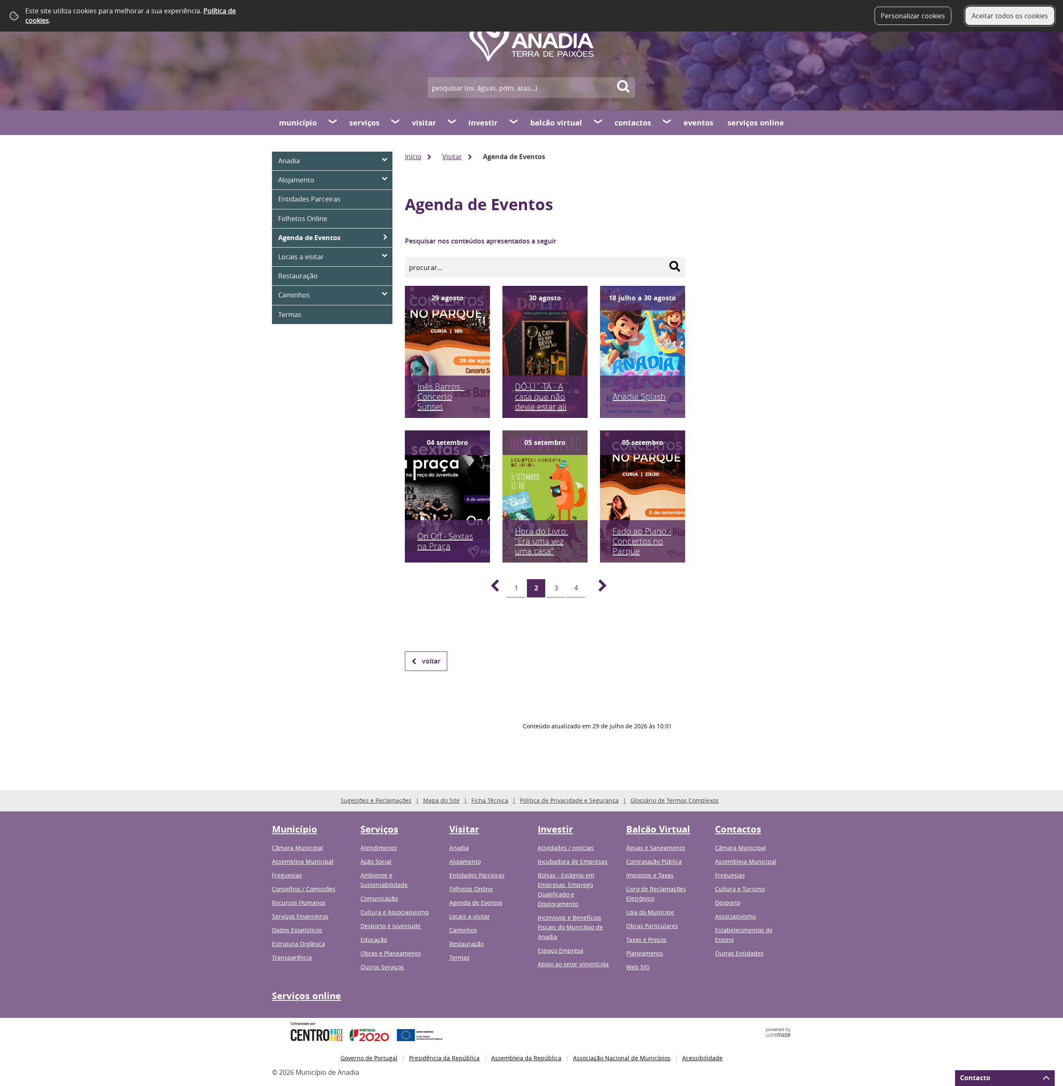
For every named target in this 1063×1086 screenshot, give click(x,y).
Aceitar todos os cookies (1010, 15)
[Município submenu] (333, 122)
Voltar (431, 661)
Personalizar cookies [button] (913, 15)
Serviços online (755, 123)
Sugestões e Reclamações (375, 800)
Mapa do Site (441, 800)
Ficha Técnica (489, 800)
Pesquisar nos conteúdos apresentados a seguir (480, 241)
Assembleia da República (526, 1058)
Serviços (364, 123)
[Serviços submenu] (396, 122)
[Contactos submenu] (667, 122)
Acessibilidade (702, 1058)
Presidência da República (444, 1058)
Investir (482, 123)
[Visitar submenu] (452, 122)
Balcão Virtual (556, 123)
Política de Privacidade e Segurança (569, 800)
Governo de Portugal (368, 1058)
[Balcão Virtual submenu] (598, 122)
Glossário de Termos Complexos (674, 800)
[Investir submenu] (514, 122)
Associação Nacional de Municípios (622, 1058)
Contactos (633, 123)
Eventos (698, 123)
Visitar (424, 123)
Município (298, 123)
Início (413, 156)
